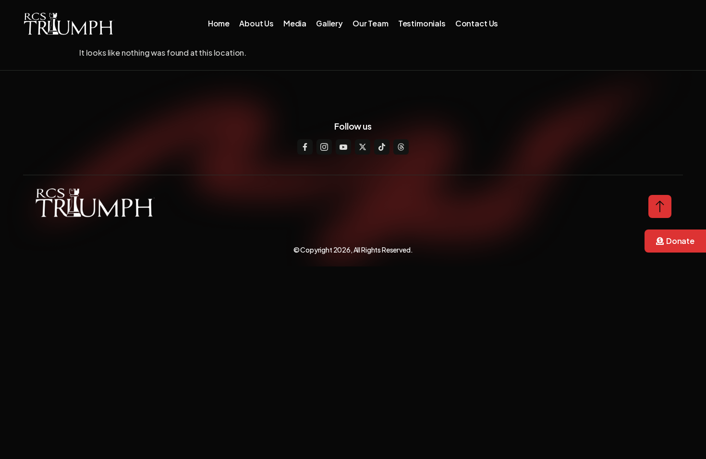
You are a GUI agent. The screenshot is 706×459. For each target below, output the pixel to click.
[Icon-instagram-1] (324, 147)
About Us (256, 23)
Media (294, 23)
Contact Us (476, 23)
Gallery (329, 23)
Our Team (371, 23)
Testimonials (422, 23)
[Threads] (401, 147)
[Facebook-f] (305, 147)
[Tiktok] (382, 147)
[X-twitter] (362, 147)
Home (219, 23)
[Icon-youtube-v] (343, 147)
